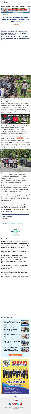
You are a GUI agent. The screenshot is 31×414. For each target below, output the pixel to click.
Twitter (19, 405)
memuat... (5, 218)
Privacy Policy (23, 407)
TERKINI (8, 6)
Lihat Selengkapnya (15, 355)
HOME (3, 6)
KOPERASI (15, 6)
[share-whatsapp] (17, 232)
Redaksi (10, 407)
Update (21, 138)
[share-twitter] (14, 232)
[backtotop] (15, 397)
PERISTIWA (12, 223)
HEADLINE (5, 223)
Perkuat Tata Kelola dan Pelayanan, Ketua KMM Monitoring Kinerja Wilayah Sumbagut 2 (11, 349)
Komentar (16, 234)
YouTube (22, 405)
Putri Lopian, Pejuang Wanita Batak (12, 335)
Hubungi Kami (16, 407)
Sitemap (6, 407)
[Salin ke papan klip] (19, 232)
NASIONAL (22, 6)
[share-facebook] (12, 232)
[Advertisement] (15, 57)
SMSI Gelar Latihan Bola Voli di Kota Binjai (12, 341)
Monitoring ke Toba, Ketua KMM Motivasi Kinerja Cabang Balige (12, 322)
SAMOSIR (20, 223)
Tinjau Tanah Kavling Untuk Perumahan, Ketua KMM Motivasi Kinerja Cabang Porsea (11, 329)
